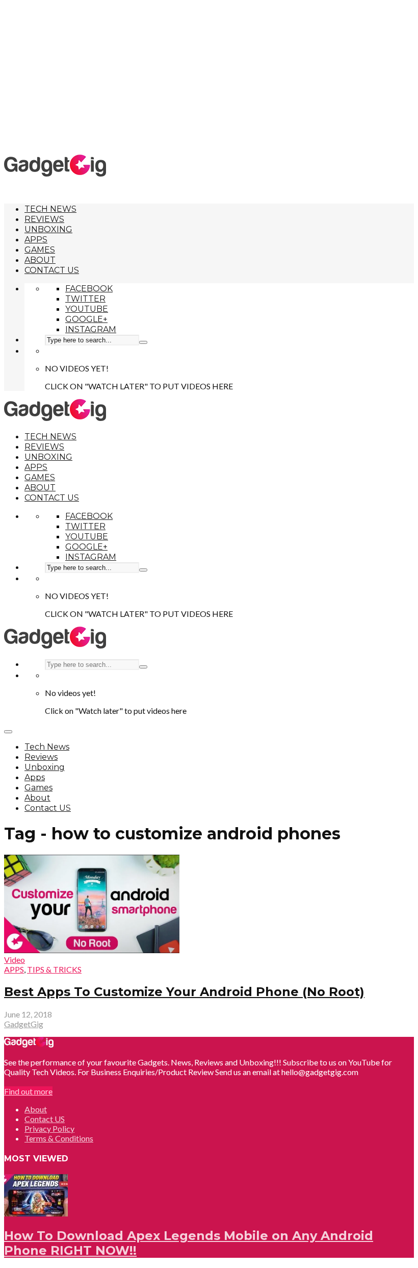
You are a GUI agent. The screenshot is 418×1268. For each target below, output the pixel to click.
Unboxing (48, 229)
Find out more (28, 1091)
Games (39, 250)
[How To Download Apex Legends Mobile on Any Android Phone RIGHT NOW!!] (36, 1213)
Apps (35, 239)
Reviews (44, 219)
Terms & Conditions (58, 1138)
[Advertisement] (211, 76)
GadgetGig (23, 1024)
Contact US (51, 270)
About (40, 260)
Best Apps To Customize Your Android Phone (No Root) (184, 991)
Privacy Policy (49, 1128)
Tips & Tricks (54, 969)
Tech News (50, 209)
